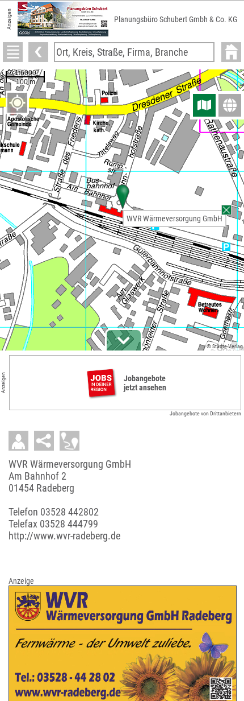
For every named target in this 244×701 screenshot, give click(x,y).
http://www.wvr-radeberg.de (64, 536)
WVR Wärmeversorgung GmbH (174, 218)
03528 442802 (69, 512)
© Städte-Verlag (225, 346)
